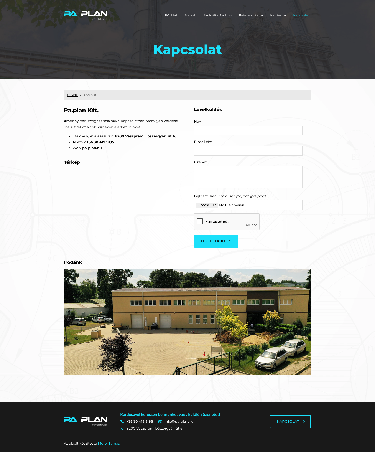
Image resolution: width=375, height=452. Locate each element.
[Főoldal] (85, 15)
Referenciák (248, 15)
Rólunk (190, 15)
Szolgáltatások (215, 15)
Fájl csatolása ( (230, 196)
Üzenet (200, 162)
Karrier (275, 15)
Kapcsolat (301, 15)
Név (197, 121)
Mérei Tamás (109, 443)
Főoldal (171, 15)
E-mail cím (203, 142)
